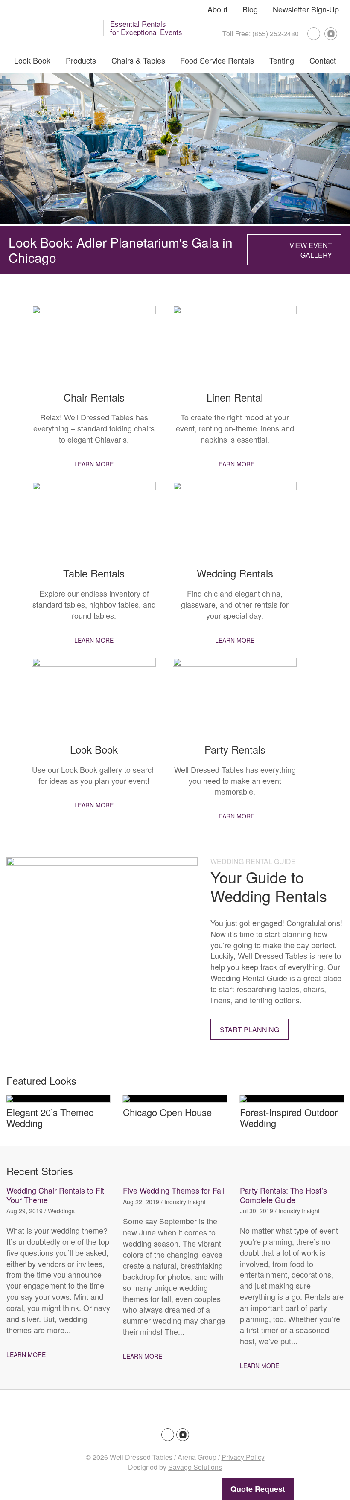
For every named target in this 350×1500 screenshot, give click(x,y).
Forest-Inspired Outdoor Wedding (289, 1117)
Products (81, 60)
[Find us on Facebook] (313, 33)
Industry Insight (185, 1201)
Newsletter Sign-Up (306, 9)
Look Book (32, 60)
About (217, 9)
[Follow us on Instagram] (330, 33)
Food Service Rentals (217, 60)
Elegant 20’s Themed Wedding (50, 1117)
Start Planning (249, 1029)
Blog (250, 9)
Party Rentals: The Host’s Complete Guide (283, 1195)
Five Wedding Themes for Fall (174, 1190)
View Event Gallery (310, 250)
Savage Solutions (195, 1467)
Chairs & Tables (138, 60)
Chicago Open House (167, 1111)
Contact (322, 60)
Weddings (61, 1210)
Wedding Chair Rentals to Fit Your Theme (55, 1195)
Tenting (281, 60)
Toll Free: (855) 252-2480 (260, 33)
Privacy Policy (243, 1457)
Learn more (94, 464)
